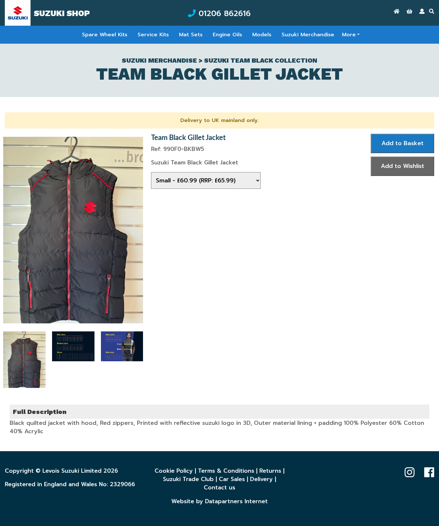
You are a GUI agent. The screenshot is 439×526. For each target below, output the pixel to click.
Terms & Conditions (226, 471)
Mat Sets (190, 35)
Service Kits (153, 35)
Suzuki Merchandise (308, 35)
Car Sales (232, 479)
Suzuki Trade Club (188, 479)
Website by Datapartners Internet (219, 501)
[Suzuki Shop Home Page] (396, 11)
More (349, 35)
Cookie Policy (174, 471)
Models (261, 35)
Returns (270, 471)
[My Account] (422, 11)
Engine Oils (227, 35)
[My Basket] (409, 11)
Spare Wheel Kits (104, 35)
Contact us (219, 487)
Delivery (261, 479)
